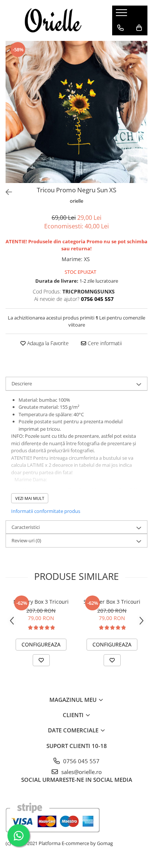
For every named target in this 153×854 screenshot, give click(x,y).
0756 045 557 (81, 761)
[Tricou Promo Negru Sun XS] (76, 112)
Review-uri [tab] (26, 540)
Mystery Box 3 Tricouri (41, 601)
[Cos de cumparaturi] (139, 27)
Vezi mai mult (29, 498)
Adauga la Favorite (47, 343)
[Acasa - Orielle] (53, 20)
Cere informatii (104, 343)
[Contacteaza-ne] (120, 27)
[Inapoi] (5, 192)
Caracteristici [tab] (26, 527)
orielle (76, 201)
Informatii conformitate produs (45, 511)
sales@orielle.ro (81, 772)
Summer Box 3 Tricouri (112, 601)
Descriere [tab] (22, 383)
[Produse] (122, 14)
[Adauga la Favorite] (41, 660)
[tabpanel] (76, 112)
